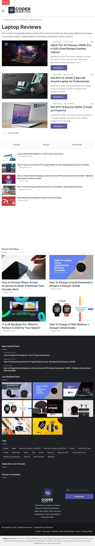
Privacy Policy (87, 531)
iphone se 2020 (63, 452)
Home (6, 20)
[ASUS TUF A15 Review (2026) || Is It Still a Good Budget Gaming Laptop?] (25, 53)
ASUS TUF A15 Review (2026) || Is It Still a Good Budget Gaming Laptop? (71, 49)
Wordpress (51, 457)
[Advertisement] (47, 226)
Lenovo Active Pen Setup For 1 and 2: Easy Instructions (40, 154)
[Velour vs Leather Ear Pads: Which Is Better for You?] (17, 390)
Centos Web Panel (84, 448)
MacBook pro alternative (11, 457)
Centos (72, 448)
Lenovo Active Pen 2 (79, 452)
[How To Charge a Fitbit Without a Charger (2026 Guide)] (71, 309)
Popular (16, 144)
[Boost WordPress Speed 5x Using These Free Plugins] (8, 201)
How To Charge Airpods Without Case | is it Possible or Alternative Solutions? (50, 187)
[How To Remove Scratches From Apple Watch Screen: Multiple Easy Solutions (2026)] (8, 168)
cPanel (26, 452)
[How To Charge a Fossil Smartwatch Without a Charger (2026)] (71, 267)
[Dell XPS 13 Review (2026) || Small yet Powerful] (25, 115)
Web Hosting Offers (67, 531)
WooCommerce (39, 457)
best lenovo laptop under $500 (30, 448)
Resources (47, 531)
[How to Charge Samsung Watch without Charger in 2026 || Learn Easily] (78, 408)
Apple (14, 448)
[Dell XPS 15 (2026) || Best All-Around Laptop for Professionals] (25, 86)
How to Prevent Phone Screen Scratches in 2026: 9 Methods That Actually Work (23, 286)
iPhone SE (50, 452)
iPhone (41, 452)
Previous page (13, 133)
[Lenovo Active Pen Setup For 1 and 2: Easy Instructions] (8, 157)
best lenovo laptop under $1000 (55, 448)
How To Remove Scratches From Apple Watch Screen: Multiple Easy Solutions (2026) (53, 165)
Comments (77, 144)
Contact (38, 531)
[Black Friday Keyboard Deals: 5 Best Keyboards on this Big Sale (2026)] (47, 408)
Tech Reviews (23, 20)
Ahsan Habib (56, 42)
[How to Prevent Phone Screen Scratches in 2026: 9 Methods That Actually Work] (24, 267)
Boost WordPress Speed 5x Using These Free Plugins (39, 198)
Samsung (27, 457)
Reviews (13, 20)
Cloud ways (16, 452)
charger (6, 452)
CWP (33, 452)
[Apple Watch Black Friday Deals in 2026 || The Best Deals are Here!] (17, 426)
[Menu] (3, 12)
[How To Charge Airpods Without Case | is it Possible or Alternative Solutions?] (8, 190)
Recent (46, 144)
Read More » (59, 68)
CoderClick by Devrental (43, 527)
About (78, 531)
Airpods (5, 448)
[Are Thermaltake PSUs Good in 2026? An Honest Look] (78, 390)
